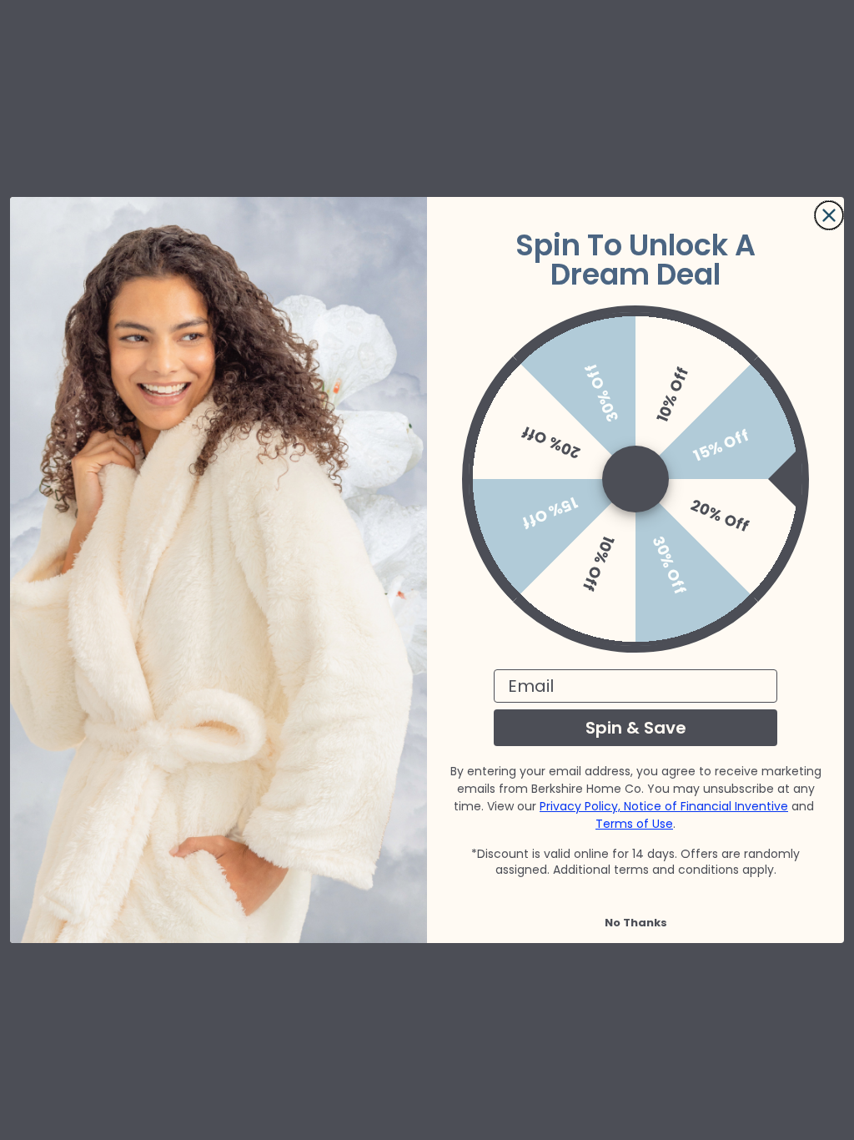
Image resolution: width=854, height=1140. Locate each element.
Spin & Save (635, 727)
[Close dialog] (829, 215)
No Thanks (636, 923)
